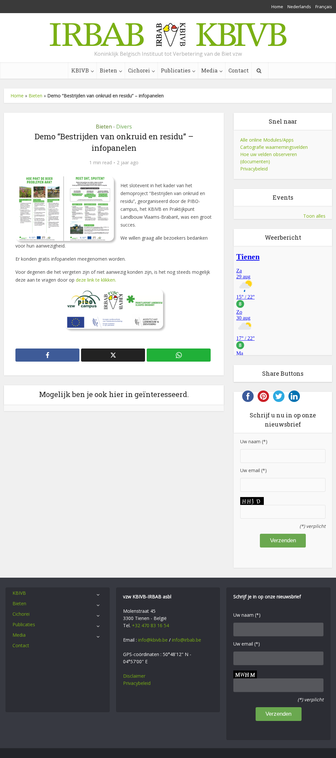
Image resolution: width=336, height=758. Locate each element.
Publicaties (175, 70)
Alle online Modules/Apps (267, 140)
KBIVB (80, 70)
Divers (124, 126)
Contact (238, 70)
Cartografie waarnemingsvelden (274, 147)
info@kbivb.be (153, 640)
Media (209, 70)
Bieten (108, 70)
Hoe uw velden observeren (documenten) (268, 158)
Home (277, 7)
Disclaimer (134, 676)
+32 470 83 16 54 (150, 625)
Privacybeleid (254, 169)
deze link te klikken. (96, 280)
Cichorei (139, 70)
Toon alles (314, 216)
